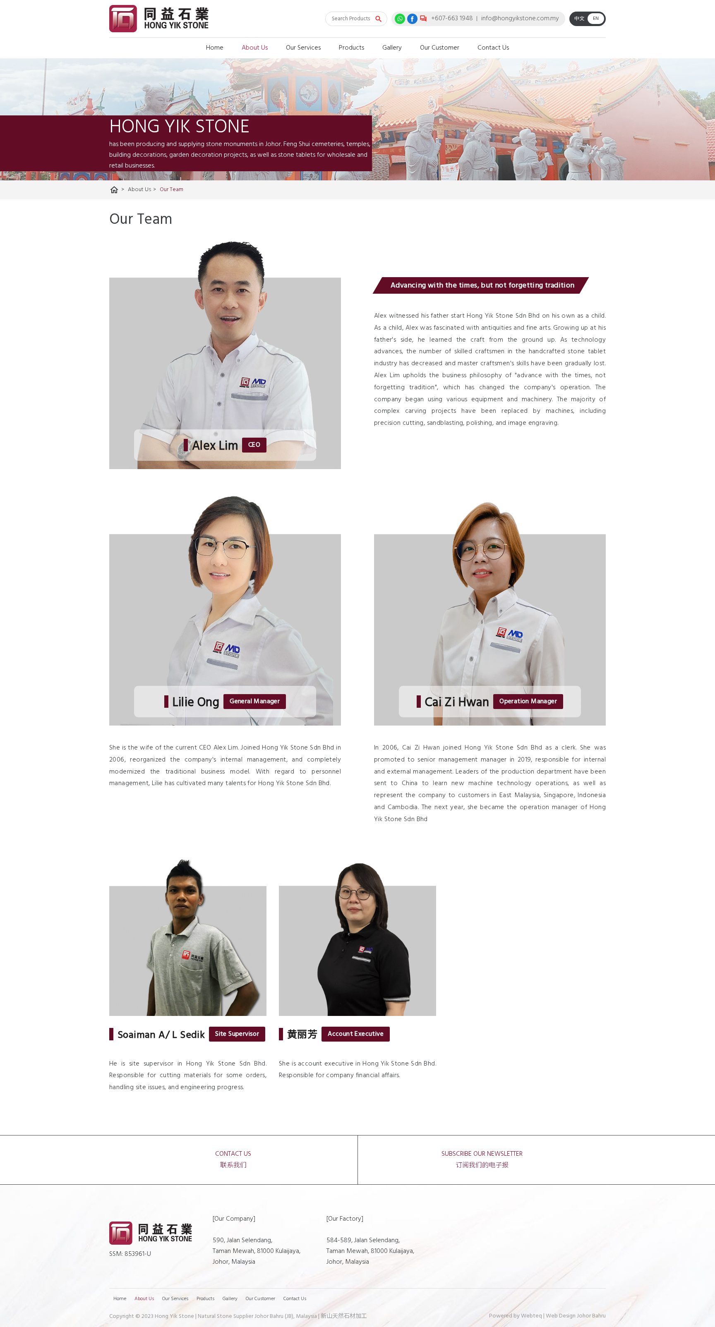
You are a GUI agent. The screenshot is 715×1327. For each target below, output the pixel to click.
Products (351, 48)
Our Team (171, 189)
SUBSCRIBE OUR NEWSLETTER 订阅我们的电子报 (482, 1160)
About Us (255, 48)
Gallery (392, 48)
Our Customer (439, 48)
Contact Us (493, 48)
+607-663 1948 (452, 18)
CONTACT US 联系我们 (233, 1160)
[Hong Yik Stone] (159, 19)
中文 (579, 19)
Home (214, 48)
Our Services (303, 48)
